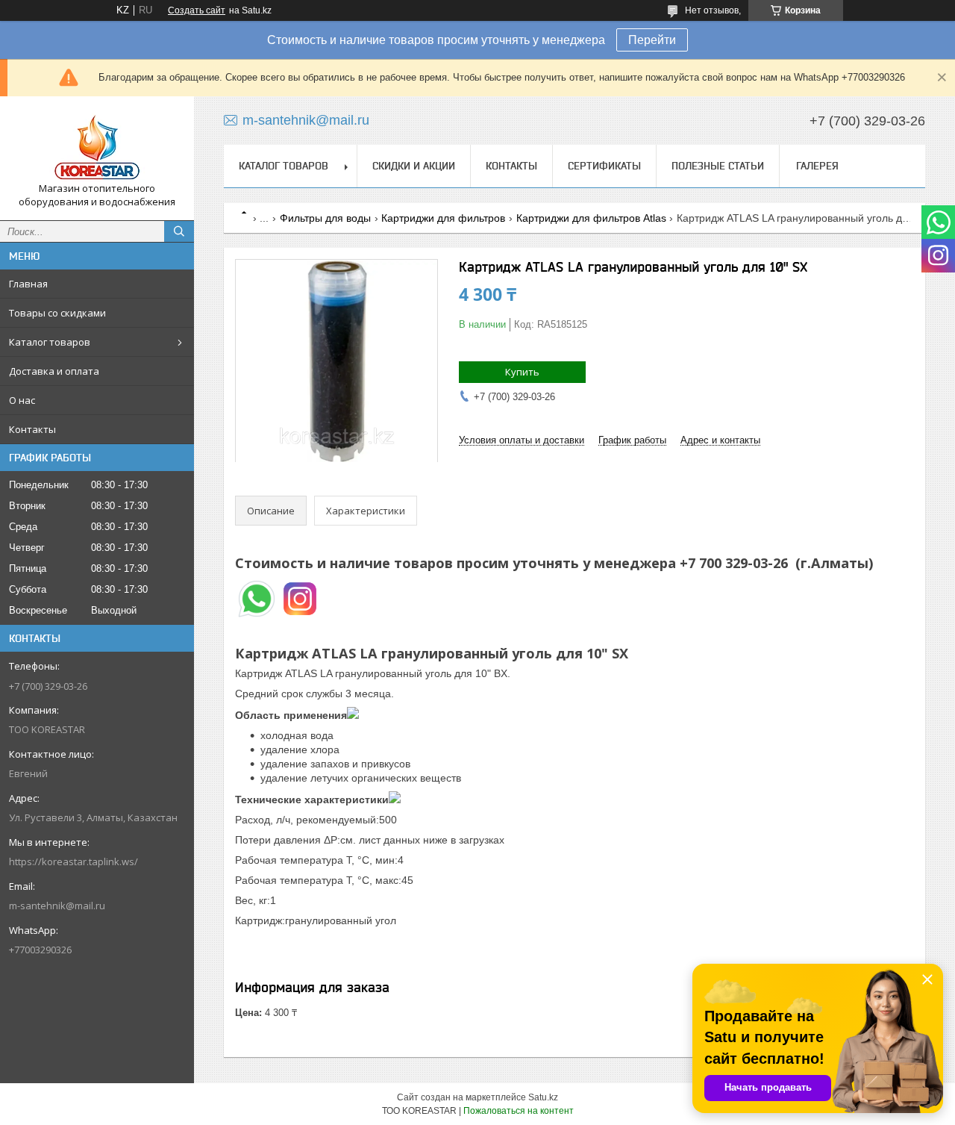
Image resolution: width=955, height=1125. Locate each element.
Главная (28, 283)
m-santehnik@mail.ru (57, 905)
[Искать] (179, 231)
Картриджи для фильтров (443, 218)
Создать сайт (196, 10)
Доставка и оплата (54, 371)
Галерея (817, 166)
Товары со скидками (57, 313)
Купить (522, 371)
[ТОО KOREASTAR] (97, 144)
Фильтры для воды (325, 218)
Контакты (32, 429)
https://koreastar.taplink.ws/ (73, 861)
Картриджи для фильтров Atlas (591, 218)
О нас (22, 400)
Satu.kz (543, 1097)
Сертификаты (604, 166)
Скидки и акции (413, 166)
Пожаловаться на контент (518, 1111)
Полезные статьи (717, 166)
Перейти (652, 40)
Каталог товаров (49, 342)
